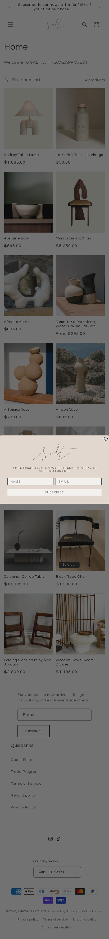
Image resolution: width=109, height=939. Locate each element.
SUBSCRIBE (54, 492)
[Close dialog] (106, 438)
